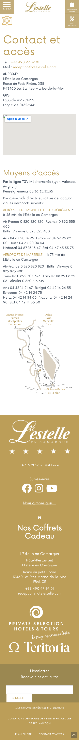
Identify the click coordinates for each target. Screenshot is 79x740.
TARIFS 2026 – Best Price (39, 465)
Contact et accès (51, 734)
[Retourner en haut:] (74, 735)
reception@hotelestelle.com (34, 67)
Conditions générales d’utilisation (39, 707)
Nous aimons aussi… (39, 503)
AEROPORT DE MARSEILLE (23, 255)
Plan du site (23, 734)
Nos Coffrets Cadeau (39, 532)
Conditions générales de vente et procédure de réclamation (39, 721)
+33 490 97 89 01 (25, 62)
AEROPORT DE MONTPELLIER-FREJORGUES (37, 210)
